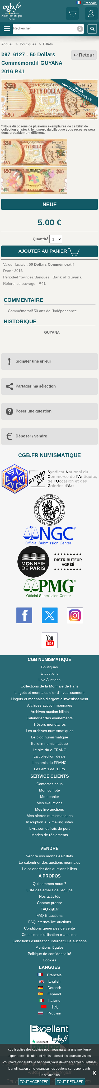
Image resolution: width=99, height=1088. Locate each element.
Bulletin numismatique (49, 743)
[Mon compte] (91, 19)
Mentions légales (49, 947)
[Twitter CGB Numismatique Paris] (50, 615)
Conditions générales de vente (49, 928)
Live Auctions (49, 680)
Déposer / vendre (31, 436)
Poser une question (33, 411)
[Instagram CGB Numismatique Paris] (75, 615)
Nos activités (49, 896)
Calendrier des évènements (49, 718)
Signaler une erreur (33, 361)
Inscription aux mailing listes (49, 822)
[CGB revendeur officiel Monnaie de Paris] (49, 562)
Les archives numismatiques (49, 731)
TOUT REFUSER (70, 1082)
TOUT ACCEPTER (34, 1082)
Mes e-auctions (49, 803)
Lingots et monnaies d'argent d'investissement (49, 699)
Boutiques (49, 667)
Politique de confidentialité (49, 954)
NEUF (49, 204)
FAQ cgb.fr (50, 909)
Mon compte (49, 790)
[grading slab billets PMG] (49, 588)
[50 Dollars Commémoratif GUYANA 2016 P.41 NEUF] (49, 118)
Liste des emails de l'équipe (49, 890)
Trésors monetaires (49, 724)
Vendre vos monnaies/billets (49, 856)
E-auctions (49, 673)
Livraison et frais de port (49, 828)
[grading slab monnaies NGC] (49, 536)
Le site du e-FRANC (49, 750)
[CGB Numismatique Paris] (11, 20)
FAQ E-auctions (49, 915)
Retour (86, 55)
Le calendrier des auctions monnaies (49, 862)
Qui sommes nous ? (49, 883)
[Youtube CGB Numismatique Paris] (50, 640)
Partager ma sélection (36, 386)
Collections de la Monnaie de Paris (49, 686)
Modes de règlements (49, 835)
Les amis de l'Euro (49, 769)
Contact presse (49, 903)
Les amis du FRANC (49, 762)
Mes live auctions (49, 809)
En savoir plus (49, 1075)
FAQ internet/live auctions (49, 922)
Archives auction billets (50, 711)
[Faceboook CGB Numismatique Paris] (24, 615)
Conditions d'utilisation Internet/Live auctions (49, 941)
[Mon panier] (72, 19)
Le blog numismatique (49, 737)
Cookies (49, 960)
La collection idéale (49, 756)
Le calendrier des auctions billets (49, 869)
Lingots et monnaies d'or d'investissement (49, 692)
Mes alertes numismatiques (50, 816)
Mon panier (49, 796)
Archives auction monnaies (49, 705)
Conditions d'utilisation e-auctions (49, 934)
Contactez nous (49, 784)
